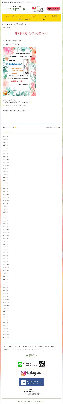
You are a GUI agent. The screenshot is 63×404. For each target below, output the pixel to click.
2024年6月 (5, 212)
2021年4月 (5, 322)
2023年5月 (5, 250)
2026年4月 (5, 148)
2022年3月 (5, 290)
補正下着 (54, 16)
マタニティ (47, 16)
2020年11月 (6, 337)
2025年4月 (5, 183)
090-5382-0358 (31, 391)
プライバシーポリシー (34, 349)
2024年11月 (6, 197)
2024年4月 (5, 218)
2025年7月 (5, 174)
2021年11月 (6, 302)
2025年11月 (6, 162)
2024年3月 (5, 221)
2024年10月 (6, 200)
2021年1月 (5, 331)
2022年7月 (5, 279)
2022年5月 (5, 285)
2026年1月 (5, 156)
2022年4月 (5, 287)
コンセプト (22, 16)
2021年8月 (5, 311)
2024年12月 (6, 194)
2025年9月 (5, 168)
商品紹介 (20, 19)
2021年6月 (5, 317)
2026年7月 (5, 139)
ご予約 (17, 349)
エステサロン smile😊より (12, 127)
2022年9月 (5, 273)
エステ (40, 16)
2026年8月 (5, 136)
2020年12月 (6, 334)
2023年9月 (5, 238)
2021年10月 (6, 305)
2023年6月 (5, 247)
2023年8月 (5, 241)
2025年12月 (6, 159)
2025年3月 (5, 186)
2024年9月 (5, 203)
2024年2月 (5, 223)
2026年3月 (5, 151)
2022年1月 (5, 296)
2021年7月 (5, 314)
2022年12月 (6, 264)
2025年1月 (5, 191)
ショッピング (41, 19)
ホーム (8, 16)
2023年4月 (5, 253)
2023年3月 (5, 255)
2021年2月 (5, 328)
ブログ (34, 19)
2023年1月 (5, 261)
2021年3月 (5, 325)
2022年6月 (5, 282)
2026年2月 (5, 153)
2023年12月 (6, 229)
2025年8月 (5, 171)
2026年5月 (5, 145)
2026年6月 (5, 142)
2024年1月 (5, 226)
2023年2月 (5, 258)
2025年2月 (5, 188)
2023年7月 (5, 244)
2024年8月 (5, 206)
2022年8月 (5, 276)
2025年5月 (5, 180)
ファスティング (31, 16)
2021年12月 (6, 299)
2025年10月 (6, 165)
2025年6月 (5, 177)
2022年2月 (5, 293)
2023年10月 (6, 235)
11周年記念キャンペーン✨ (51, 127)
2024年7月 (5, 209)
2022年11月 (6, 267)
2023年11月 (6, 232)
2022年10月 (6, 270)
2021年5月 (5, 320)
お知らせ (14, 16)
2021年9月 (5, 308)
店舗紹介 (27, 19)
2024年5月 (5, 215)
